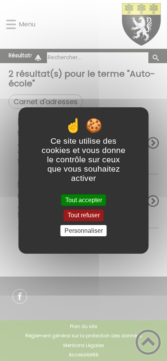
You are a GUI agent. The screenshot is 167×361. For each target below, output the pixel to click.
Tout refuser (84, 215)
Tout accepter (83, 200)
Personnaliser (83, 230)
